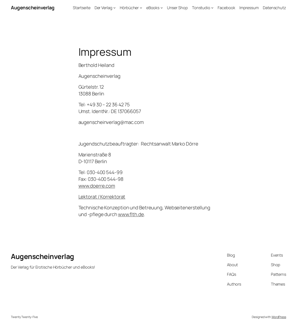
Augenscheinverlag (33, 7)
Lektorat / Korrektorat (101, 196)
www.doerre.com (96, 186)
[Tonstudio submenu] (212, 8)
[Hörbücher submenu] (141, 8)
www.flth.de (131, 214)
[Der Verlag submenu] (114, 8)
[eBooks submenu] (161, 8)
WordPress (279, 317)
